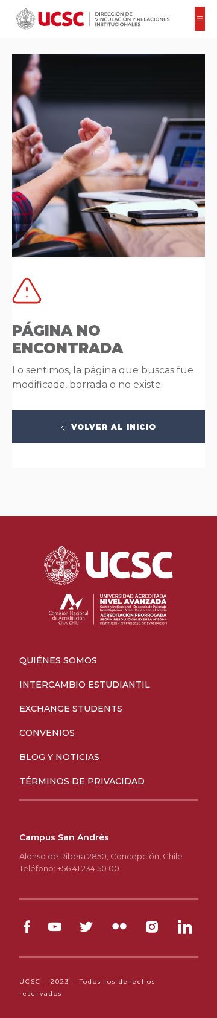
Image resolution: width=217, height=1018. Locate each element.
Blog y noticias (59, 757)
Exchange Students (70, 708)
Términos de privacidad (82, 781)
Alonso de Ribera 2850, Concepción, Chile (101, 856)
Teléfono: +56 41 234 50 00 (69, 868)
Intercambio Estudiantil (84, 684)
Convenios (47, 732)
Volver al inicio (113, 426)
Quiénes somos (58, 660)
